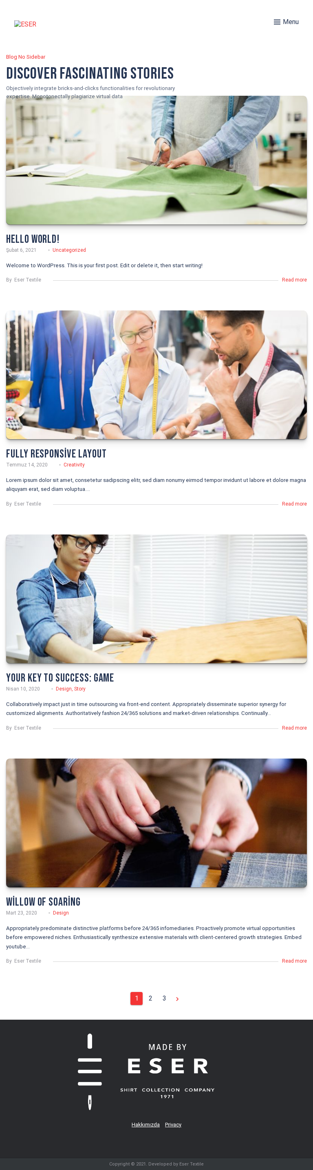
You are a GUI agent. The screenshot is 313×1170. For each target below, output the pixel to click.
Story (80, 689)
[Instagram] (166, 1142)
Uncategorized (69, 250)
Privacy (173, 1125)
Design (64, 689)
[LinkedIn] (147, 1142)
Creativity (74, 465)
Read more (294, 280)
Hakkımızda (146, 1125)
